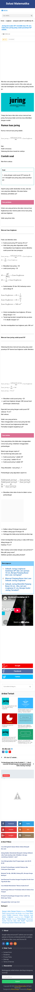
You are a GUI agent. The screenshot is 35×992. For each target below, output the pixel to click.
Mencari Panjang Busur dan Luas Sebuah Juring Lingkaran (9, 707)
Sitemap (6, 959)
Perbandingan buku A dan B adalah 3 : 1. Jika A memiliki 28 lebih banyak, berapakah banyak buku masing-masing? (16, 764)
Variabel (11, 922)
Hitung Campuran (24, 915)
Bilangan (23, 911)
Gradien (9, 915)
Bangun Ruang (16, 911)
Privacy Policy (7, 957)
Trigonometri (29, 921)
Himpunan (15, 915)
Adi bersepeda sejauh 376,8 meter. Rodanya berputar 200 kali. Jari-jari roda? (25, 711)
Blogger (29, 989)
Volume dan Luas (19, 923)
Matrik (22, 917)
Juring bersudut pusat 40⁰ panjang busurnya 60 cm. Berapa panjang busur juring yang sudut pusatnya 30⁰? (9, 739)
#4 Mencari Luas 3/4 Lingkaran (7, 726)
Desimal (8, 913)
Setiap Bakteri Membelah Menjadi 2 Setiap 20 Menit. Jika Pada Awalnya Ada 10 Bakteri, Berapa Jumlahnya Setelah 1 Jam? (17, 855)
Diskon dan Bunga (16, 913)
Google (17, 666)
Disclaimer (6, 954)
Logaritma (17, 917)
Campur (29, 911)
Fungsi (27, 913)
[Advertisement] (17, 59)
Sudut (23, 921)
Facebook (17, 671)
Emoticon (6, 775)
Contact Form (7, 952)
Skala (14, 921)
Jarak (31, 915)
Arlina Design (15, 989)
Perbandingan (21, 919)
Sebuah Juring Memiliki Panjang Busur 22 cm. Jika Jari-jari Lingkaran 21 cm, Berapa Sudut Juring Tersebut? (25, 743)
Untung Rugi (5, 922)
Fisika (23, 913)
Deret (4, 913)
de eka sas (6, 749)
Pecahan (8, 919)
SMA (18, 921)
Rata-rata (9, 921)
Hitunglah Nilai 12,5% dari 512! (10, 902)
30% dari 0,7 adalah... (11, 757)
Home (2, 21)
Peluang (14, 919)
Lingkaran (8, 21)
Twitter (17, 677)
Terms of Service (8, 962)
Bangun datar (6, 911)
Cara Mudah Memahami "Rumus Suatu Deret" (15, 885)
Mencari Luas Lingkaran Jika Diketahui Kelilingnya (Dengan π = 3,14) (25, 727)
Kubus (4, 917)
